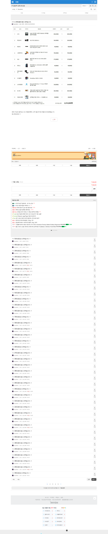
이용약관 (37, 499)
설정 (62, 497)
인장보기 (17, 161)
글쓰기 (95, 6)
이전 (54, 165)
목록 (20, 165)
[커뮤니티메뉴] (13, 2)
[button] (51, 230)
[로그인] (92, 2)
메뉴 (13, 161)
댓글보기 (88, 195)
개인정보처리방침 (46, 499)
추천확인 (14, 148)
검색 (89, 479)
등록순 (17, 182)
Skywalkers (15, 24)
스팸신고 (24, 148)
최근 (14, 479)
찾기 (91, 9)
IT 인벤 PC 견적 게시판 (18, 6)
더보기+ (94, 200)
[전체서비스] (95, 2)
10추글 (65, 13)
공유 (89, 148)
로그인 (47, 497)
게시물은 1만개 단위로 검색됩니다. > (54, 488)
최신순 (21, 182)
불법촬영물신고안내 (67, 499)
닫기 (95, 9)
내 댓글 (43, 13)
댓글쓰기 (88, 165)
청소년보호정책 (56, 499)
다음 (71, 165)
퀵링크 (57, 497)
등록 (94, 188)
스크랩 (93, 148)
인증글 (86, 13)
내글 (22, 13)
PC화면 (52, 497)
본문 (37, 165)
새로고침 (94, 182)
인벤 (16, 2)
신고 (19, 148)
